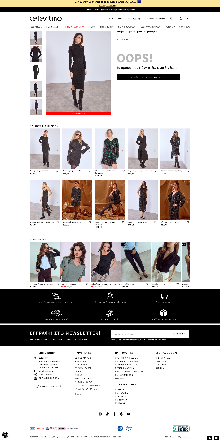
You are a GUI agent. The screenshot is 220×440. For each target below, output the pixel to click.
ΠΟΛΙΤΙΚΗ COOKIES (124, 368)
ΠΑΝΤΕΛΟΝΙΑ (121, 393)
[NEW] (136, 281)
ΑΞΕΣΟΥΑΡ (170, 27)
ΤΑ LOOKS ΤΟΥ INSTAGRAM (87, 385)
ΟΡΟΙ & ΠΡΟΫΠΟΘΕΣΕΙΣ (126, 358)
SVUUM (78, 371)
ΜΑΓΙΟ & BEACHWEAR (127, 27)
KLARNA (78, 375)
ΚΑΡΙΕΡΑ (160, 368)
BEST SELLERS (52, 27)
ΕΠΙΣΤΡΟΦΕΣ (81, 364)
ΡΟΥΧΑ (92, 27)
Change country (107, 5)
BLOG (78, 393)
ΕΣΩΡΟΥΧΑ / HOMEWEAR (151, 27)
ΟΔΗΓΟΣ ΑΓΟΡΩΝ (83, 358)
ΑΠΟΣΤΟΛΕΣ (80, 361)
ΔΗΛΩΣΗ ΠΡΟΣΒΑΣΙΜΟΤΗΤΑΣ (129, 371)
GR (186, 19)
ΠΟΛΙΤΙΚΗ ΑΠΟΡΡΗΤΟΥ (126, 364)
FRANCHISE (161, 361)
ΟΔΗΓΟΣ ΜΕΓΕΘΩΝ (124, 375)
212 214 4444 (44, 358)
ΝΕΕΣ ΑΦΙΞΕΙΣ (36, 27)
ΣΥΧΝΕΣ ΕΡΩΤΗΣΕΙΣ (84, 378)
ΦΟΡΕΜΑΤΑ (120, 396)
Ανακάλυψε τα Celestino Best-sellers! (148, 77)
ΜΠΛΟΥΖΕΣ (120, 389)
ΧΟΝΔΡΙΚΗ (161, 364)
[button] (5, 434)
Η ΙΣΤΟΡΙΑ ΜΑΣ (163, 358)
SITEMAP (119, 378)
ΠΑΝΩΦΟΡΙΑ (121, 399)
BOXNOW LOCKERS (84, 368)
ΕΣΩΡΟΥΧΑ (120, 403)
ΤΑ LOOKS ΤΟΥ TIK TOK (86, 388)
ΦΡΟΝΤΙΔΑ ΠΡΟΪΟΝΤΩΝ (126, 361)
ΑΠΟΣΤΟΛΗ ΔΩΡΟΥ (83, 382)
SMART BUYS (184, 27)
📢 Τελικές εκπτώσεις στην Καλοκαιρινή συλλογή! (110, 10)
